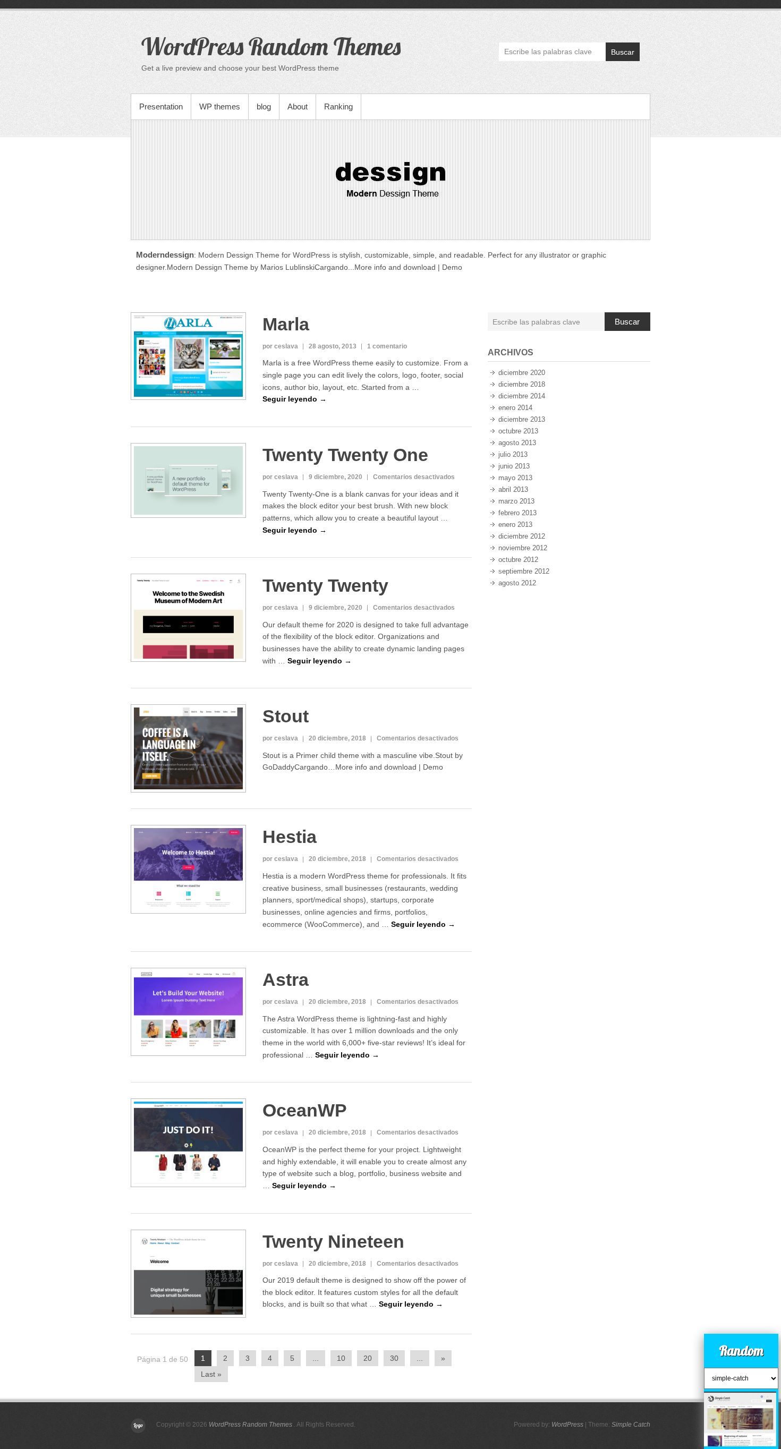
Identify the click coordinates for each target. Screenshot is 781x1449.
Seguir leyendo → (294, 399)
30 (394, 1358)
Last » (211, 1374)
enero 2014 (515, 408)
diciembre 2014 (521, 396)
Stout (285, 716)
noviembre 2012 (522, 548)
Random (741, 1350)
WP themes (219, 106)
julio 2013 (513, 454)
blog (264, 106)
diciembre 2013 (521, 419)
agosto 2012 (517, 583)
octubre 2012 (518, 560)
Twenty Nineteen (333, 1241)
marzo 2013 (516, 501)
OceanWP (304, 1110)
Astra (285, 979)
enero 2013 (515, 525)
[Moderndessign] (390, 180)
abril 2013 (513, 489)
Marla (285, 324)
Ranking (338, 106)
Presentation (161, 106)
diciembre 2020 (521, 373)
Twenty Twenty (325, 585)
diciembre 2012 (521, 536)
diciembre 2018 (521, 384)
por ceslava (280, 346)
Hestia (289, 836)
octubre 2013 (518, 431)
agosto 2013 (517, 443)
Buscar (622, 52)
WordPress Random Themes (271, 46)
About (297, 106)
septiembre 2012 (523, 571)
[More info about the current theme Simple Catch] (740, 1393)
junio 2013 (514, 466)
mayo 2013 (515, 478)
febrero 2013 (517, 513)
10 (341, 1358)
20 (367, 1358)
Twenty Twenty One (345, 455)
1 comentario (387, 346)
